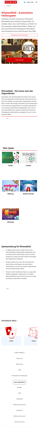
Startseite (3, 5)
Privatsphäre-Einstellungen (19, 375)
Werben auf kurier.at (19, 416)
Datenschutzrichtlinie (19, 404)
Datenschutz (19, 364)
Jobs (32, 2)
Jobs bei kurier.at (19, 422)
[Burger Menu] (36, 2)
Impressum (19, 358)
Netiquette (19, 399)
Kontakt (19, 387)
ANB (19, 393)
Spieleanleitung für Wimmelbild (19, 35)
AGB (19, 370)
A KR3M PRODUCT (19, 352)
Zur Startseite (19, 382)
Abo (25, 2)
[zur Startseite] (10, 2)
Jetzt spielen (19, 60)
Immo (28, 2)
